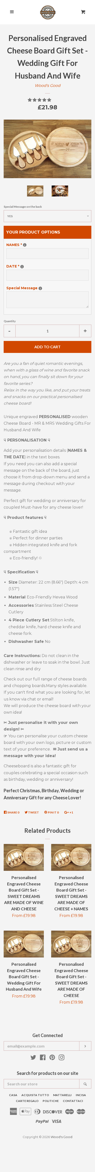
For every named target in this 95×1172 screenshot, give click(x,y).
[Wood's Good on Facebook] (43, 1058)
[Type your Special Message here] (40, 288)
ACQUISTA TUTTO (35, 1095)
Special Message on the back (23, 206)
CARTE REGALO (27, 1101)
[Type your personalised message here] (25, 245)
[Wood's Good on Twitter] (33, 1058)
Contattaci (73, 1101)
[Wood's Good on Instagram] (62, 1058)
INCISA (81, 1095)
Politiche (51, 1101)
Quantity (10, 321)
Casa (13, 1095)
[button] (40, 100)
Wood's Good (47, 85)
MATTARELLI (62, 1095)
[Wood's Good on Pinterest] (52, 1058)
